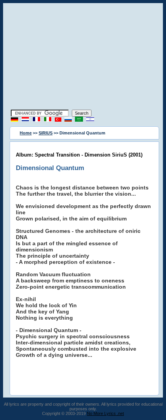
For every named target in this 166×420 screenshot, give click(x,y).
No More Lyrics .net (105, 413)
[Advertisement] (83, 57)
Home (26, 133)
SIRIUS (46, 133)
